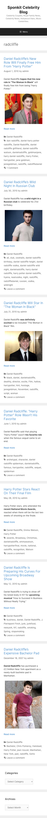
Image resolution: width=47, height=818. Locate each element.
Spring (7, 631)
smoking (31, 627)
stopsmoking (17, 631)
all (8, 257)
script (6, 393)
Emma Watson (31, 530)
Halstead (36, 746)
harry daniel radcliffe (14, 156)
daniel (16, 377)
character (23, 459)
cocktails (20, 257)
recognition (18, 549)
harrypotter (9, 160)
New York (8, 754)
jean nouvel (23, 750)
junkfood (31, 623)
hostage (25, 385)
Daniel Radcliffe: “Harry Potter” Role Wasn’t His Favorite (21, 415)
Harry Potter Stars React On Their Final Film (22, 491)
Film (31, 381)
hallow (37, 381)
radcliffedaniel (35, 164)
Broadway (20, 538)
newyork (8, 627)
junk (23, 623)
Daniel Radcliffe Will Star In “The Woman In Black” (23, 305)
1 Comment (12, 168)
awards (10, 538)
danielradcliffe (19, 152)
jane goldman (23, 160)
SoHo (32, 754)
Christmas (32, 538)
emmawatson (26, 541)
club (12, 257)
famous (7, 467)
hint (18, 385)
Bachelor (11, 746)
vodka (31, 281)
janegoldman (10, 164)
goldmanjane (34, 152)
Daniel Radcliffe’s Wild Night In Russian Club (20, 184)
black (9, 377)
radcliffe (22, 164)
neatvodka (16, 277)
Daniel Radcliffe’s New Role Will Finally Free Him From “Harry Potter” (22, 62)
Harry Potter (32, 156)
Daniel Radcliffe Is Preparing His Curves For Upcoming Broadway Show (22, 573)
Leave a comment (16, 289)
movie (24, 545)
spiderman (9, 471)
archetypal (12, 459)
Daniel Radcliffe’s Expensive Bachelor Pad (21, 651)
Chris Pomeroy (24, 746)
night (25, 277)
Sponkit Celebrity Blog (24, 9)
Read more (9, 129)
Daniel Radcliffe (14, 136)
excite (24, 381)
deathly (7, 381)
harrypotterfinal (11, 545)
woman (14, 393)
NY (15, 627)
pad (17, 754)
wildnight (8, 285)
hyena (7, 277)
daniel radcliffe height (24, 261)
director (16, 381)
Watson (29, 549)
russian (23, 281)
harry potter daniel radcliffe (27, 273)
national (32, 545)
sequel (37, 467)
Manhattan (35, 750)
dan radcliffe (13, 140)
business (11, 619)
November (23, 389)
